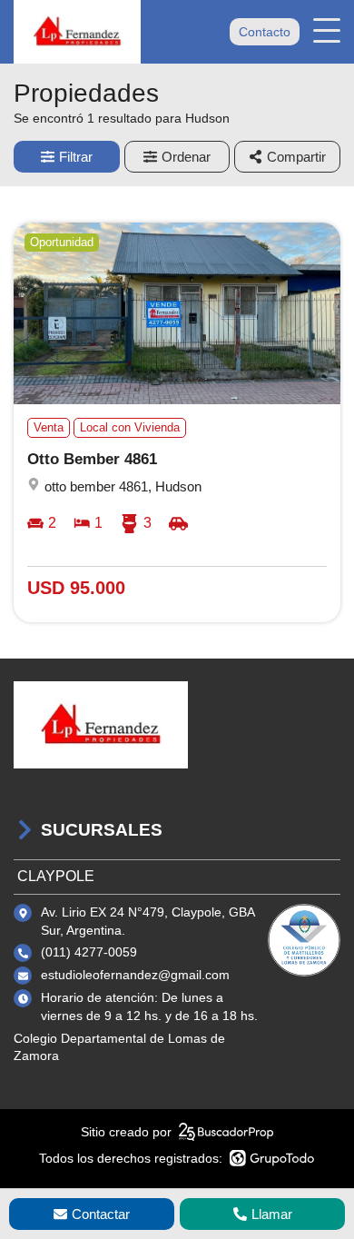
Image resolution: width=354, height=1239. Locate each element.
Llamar (271, 1214)
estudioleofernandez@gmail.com (135, 974)
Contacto (264, 32)
